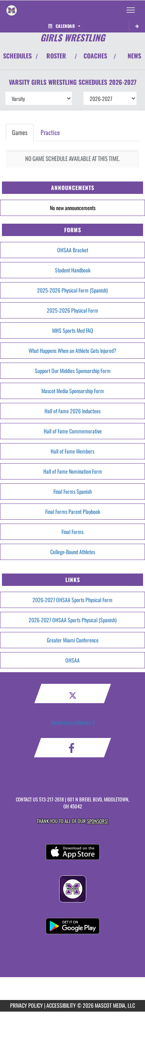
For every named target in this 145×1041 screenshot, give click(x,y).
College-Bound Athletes (72, 552)
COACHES (95, 56)
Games (19, 132)
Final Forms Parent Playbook (72, 511)
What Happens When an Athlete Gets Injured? (72, 350)
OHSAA (72, 660)
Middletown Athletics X (73, 722)
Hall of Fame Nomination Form (72, 471)
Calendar (65, 26)
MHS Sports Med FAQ (72, 330)
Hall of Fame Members (72, 451)
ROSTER (56, 56)
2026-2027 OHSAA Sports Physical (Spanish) (73, 620)
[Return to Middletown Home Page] (11, 10)
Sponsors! (97, 821)
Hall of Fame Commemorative (73, 431)
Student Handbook (72, 270)
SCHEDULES (17, 56)
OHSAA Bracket (72, 250)
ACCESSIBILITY (61, 1005)
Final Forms (72, 531)
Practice (50, 132)
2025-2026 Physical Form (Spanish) (72, 290)
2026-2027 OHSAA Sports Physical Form (72, 600)
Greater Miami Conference (73, 640)
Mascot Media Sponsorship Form (72, 391)
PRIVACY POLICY (26, 1005)
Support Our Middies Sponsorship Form (73, 370)
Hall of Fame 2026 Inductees (72, 411)
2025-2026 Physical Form (72, 310)
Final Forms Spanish (72, 491)
